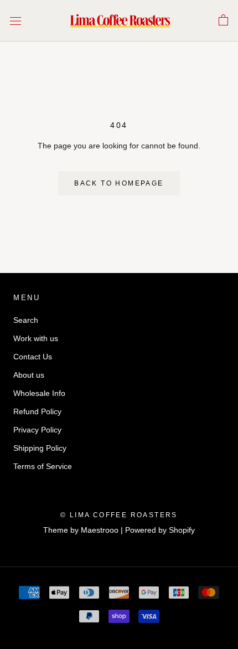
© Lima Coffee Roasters (119, 515)
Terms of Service (42, 466)
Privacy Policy (37, 429)
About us (28, 374)
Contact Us (32, 356)
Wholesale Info (39, 393)
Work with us (35, 338)
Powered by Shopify (160, 530)
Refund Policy (37, 411)
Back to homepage (118, 183)
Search (25, 320)
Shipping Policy (39, 448)
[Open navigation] (15, 21)
